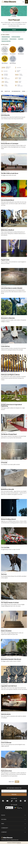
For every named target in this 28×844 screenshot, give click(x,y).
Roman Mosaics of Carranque (9, 143)
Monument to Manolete (8, 318)
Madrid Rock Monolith (7, 489)
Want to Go (7, 91)
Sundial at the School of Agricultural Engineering (11, 405)
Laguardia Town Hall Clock (9, 686)
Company (4, 832)
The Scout (4, 574)
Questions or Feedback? (14, 842)
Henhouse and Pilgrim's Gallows (10, 374)
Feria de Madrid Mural (7, 200)
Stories (23, 91)
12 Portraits (4, 462)
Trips (2, 823)
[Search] (23, 2)
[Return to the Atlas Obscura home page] (9, 2)
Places (3, 815)
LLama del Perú (5, 346)
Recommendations (16, 91)
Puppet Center (5, 260)
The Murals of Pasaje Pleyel (9, 434)
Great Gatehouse (6, 742)
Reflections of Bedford (7, 230)
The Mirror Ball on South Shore (9, 173)
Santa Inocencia (5, 714)
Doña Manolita (5, 115)
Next (17, 781)
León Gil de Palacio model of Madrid (11, 288)
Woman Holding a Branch (8, 519)
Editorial (4, 819)
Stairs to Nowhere (6, 631)
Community (4, 827)
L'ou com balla (5, 547)
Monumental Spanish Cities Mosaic (11, 659)
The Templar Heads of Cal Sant (10, 602)
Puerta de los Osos (6, 771)
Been (2, 91)
